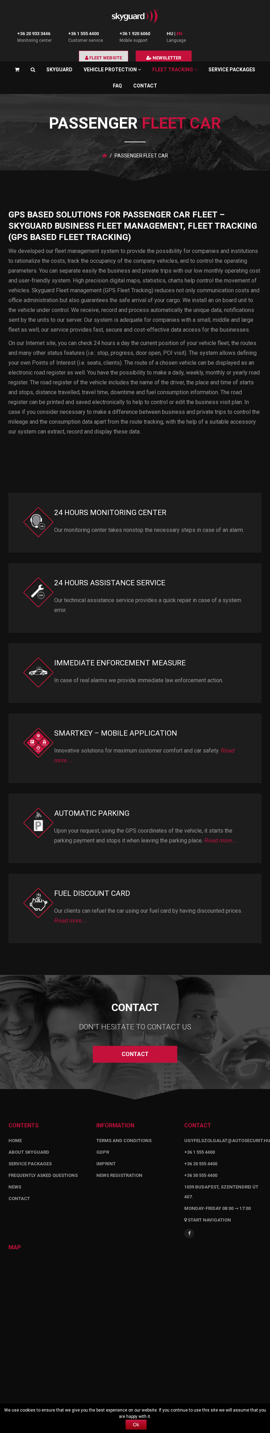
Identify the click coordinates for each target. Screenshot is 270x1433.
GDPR (102, 1152)
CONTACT (135, 1054)
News (14, 1187)
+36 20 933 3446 (33, 33)
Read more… (221, 840)
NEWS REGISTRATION (119, 1175)
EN (179, 33)
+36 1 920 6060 (135, 33)
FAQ (117, 86)
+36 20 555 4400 (200, 1163)
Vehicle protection (111, 69)
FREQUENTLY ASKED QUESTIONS (43, 1175)
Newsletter (166, 57)
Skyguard (59, 69)
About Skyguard (28, 1152)
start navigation (209, 1220)
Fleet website (105, 57)
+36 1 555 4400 (83, 33)
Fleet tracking (173, 69)
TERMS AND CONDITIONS (124, 1140)
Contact (145, 86)
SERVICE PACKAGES (231, 69)
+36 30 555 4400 (200, 1175)
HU (170, 33)
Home (15, 1140)
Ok (136, 1424)
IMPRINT (106, 1163)
